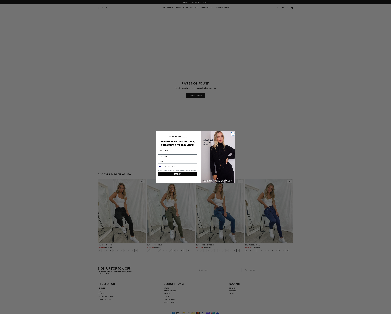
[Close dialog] (232, 134)
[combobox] (161, 166)
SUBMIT (177, 174)
